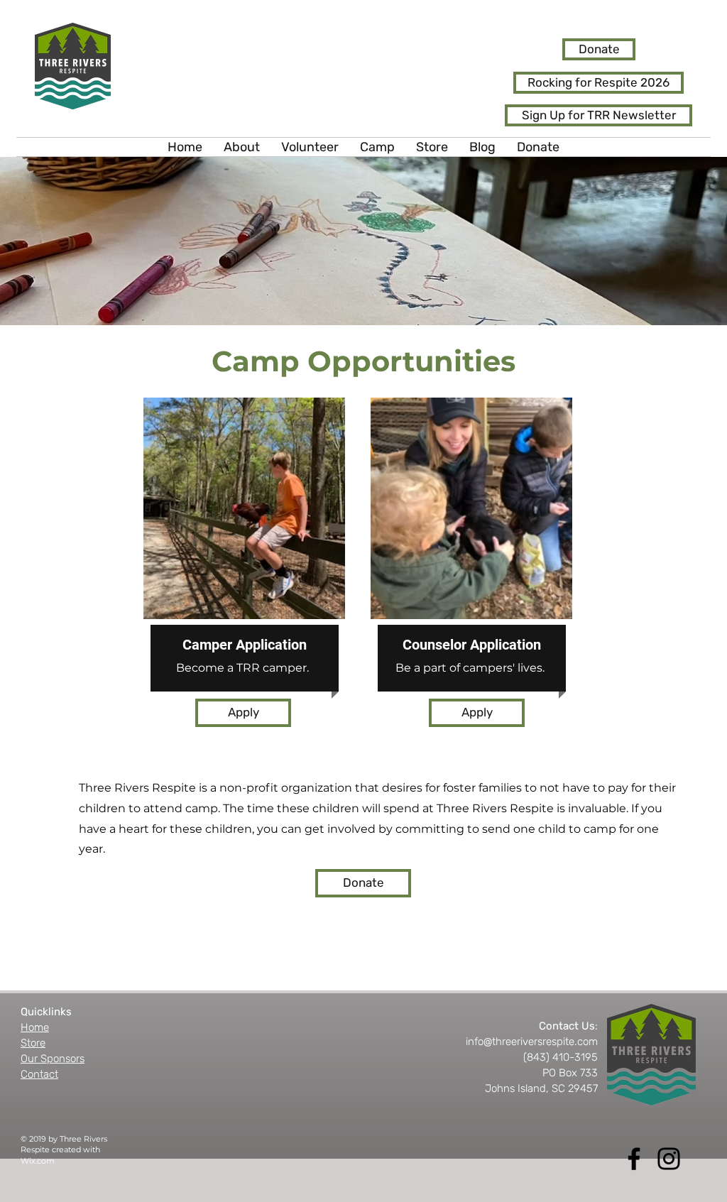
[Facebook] (634, 1159)
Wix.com (38, 1161)
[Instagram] (669, 1159)
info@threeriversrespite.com (532, 1041)
